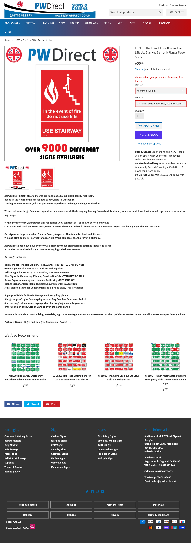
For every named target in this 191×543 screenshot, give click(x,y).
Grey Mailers (11, 445)
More (7, 32)
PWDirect (17, 522)
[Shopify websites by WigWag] (32, 528)
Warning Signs (59, 440)
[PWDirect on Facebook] (92, 491)
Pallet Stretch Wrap (15, 458)
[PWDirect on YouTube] (102, 491)
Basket (179, 12)
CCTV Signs (57, 445)
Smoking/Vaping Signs (110, 440)
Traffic (74, 23)
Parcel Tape (10, 453)
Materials (158, 504)
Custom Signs (58, 436)
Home (7, 40)
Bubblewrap (11, 449)
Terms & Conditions (158, 515)
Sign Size (139, 85)
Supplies (9, 462)
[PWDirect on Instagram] (97, 491)
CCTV (62, 23)
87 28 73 (168, 471)
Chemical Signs (59, 453)
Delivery (27, 515)
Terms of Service (13, 467)
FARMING (48, 23)
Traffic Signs (104, 445)
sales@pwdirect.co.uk (164, 481)
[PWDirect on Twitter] (87, 491)
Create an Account (178, 5)
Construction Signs (108, 449)
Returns (71, 515)
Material (139, 97)
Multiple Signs (106, 458)
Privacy (115, 515)
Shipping (140, 69)
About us (71, 504)
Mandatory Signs (60, 467)
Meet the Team (115, 504)
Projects (165, 23)
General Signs (58, 462)
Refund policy (12, 471)
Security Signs (59, 449)
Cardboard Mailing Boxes (18, 436)
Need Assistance (28, 504)
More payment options (149, 143)
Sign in (162, 5)
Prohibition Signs (107, 453)
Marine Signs (58, 458)
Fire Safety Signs (107, 436)
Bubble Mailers (12, 440)
